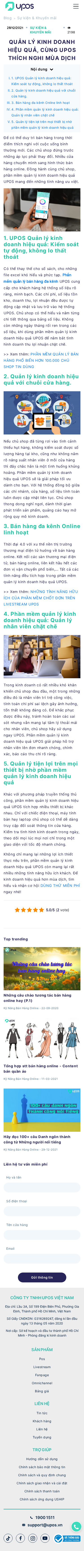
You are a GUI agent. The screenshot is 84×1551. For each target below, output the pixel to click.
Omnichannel (42, 1383)
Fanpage (42, 1375)
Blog (8, 18)
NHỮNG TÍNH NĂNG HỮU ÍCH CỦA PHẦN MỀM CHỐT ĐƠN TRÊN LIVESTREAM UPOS (41, 597)
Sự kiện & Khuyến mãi (37, 18)
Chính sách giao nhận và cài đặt (42, 1483)
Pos (42, 1359)
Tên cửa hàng (17, 1225)
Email (10, 1248)
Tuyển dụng (42, 1437)
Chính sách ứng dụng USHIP (42, 1499)
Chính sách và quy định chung (42, 1475)
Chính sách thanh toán (42, 1491)
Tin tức (42, 1413)
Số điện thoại (16, 1201)
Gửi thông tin (42, 1277)
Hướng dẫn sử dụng (42, 1459)
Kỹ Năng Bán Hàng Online (21, 1008)
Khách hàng (42, 1421)
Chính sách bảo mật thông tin (42, 1467)
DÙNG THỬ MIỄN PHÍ (60, 885)
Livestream (42, 1367)
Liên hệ (42, 1429)
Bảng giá (42, 1391)
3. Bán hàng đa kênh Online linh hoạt (40, 103)
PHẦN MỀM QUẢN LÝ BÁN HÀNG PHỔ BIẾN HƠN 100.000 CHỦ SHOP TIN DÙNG (41, 360)
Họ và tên (14, 1177)
